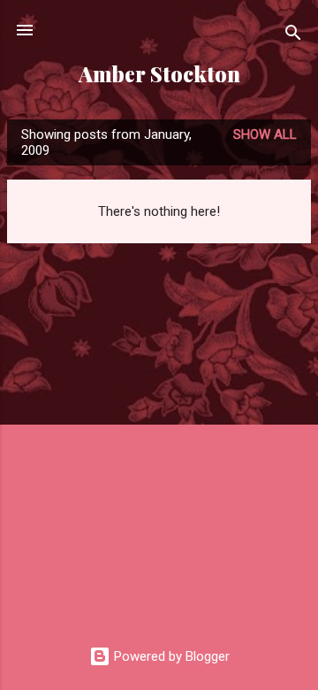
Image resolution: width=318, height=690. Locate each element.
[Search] (293, 36)
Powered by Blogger (170, 656)
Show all (265, 134)
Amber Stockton (159, 74)
